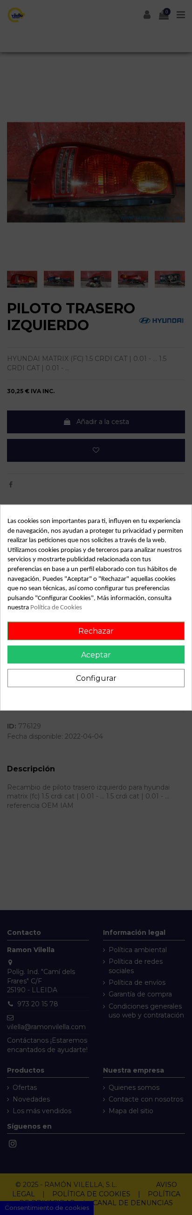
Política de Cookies (56, 607)
